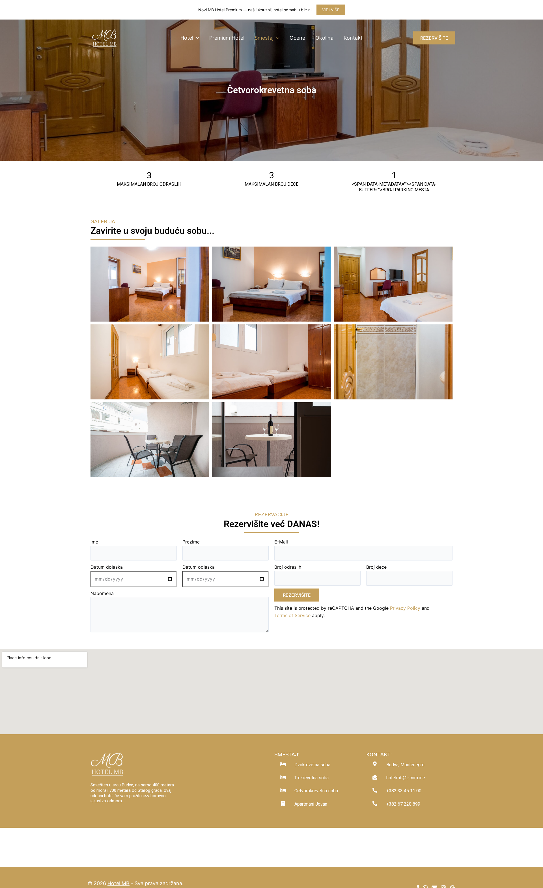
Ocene (297, 38)
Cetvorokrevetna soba (316, 790)
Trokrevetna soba (311, 777)
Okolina (324, 38)
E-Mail (281, 542)
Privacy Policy (405, 608)
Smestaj (264, 38)
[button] (196, 38)
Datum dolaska (106, 567)
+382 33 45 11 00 (403, 790)
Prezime (191, 542)
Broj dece (376, 567)
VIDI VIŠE (330, 9)
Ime (94, 542)
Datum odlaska (198, 567)
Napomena (102, 593)
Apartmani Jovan (310, 804)
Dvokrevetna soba (312, 764)
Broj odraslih (287, 567)
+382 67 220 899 (403, 804)
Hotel (186, 38)
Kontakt (353, 38)
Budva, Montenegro (405, 764)
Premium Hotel (226, 38)
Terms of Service (292, 615)
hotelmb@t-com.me (405, 777)
